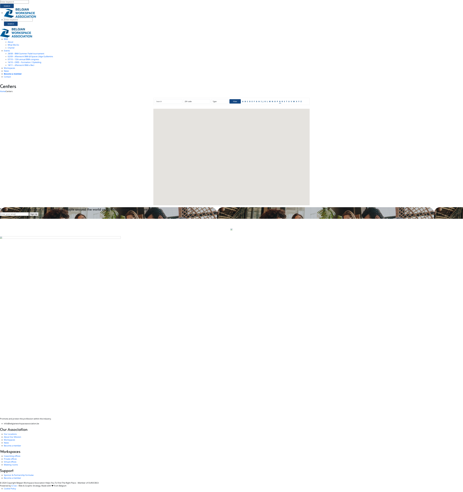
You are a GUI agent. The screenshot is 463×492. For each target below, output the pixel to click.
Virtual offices (10, 462)
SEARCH (7, 6)
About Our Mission (12, 437)
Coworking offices (12, 456)
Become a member (12, 445)
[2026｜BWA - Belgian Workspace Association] (16, 32)
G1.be (14, 485)
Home (3, 91)
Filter (235, 101)
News (6, 442)
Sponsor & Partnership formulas (19, 475)
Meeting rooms (11, 464)
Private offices (10, 459)
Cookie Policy (10, 488)
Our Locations (10, 434)
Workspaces (9, 440)
